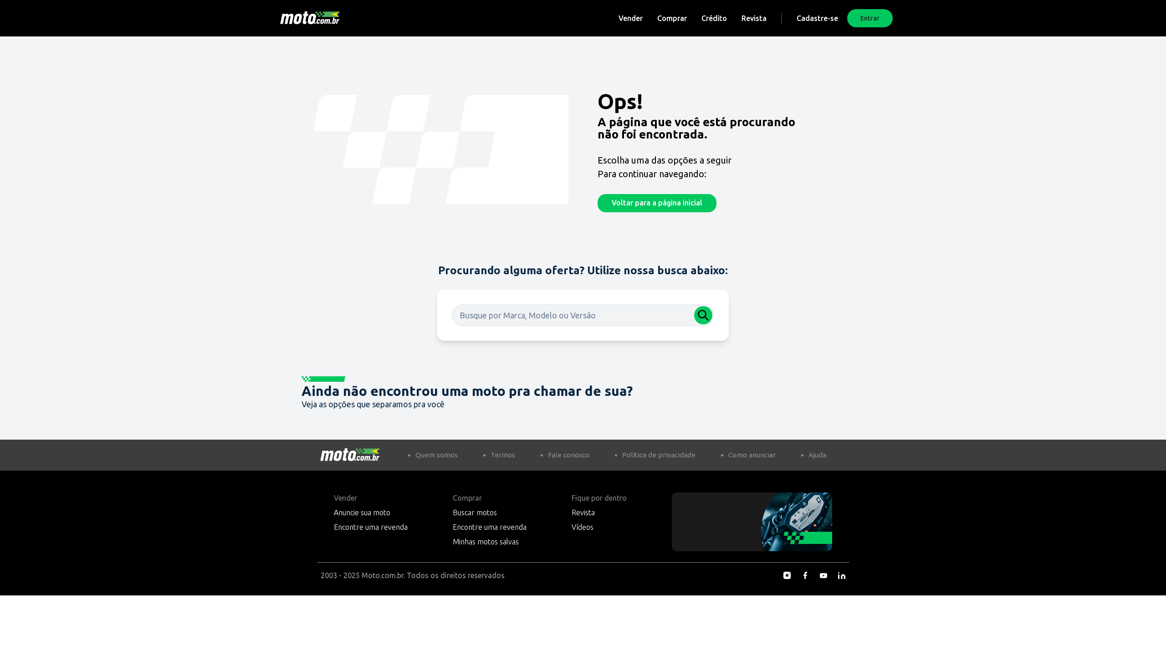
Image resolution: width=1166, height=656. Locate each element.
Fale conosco (568, 455)
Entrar (870, 18)
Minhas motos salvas (486, 542)
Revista (754, 18)
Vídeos (582, 527)
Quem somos (436, 455)
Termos (503, 455)
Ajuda (817, 455)
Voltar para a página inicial (657, 203)
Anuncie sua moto (362, 512)
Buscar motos (475, 512)
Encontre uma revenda (371, 527)
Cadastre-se (817, 18)
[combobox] (583, 315)
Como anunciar (752, 455)
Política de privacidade (659, 455)
